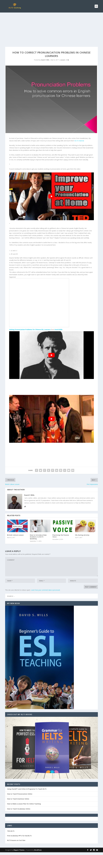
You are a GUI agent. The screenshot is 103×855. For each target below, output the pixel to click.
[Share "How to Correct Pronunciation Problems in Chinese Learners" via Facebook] (37, 470)
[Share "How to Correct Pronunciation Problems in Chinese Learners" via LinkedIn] (57, 470)
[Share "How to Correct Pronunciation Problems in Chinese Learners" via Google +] (45, 470)
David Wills (58, 329)
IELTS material (79, 141)
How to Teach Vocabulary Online (18, 809)
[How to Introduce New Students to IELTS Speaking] (40, 526)
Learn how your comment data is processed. (45, 590)
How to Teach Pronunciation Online (19, 794)
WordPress (38, 850)
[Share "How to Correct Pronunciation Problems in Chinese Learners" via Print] (73, 470)
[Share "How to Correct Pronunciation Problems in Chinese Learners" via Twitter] (41, 470)
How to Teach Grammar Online (18, 799)
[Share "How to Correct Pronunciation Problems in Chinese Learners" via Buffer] (61, 470)
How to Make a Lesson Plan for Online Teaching (24, 804)
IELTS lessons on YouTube (16, 840)
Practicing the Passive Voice (61, 536)
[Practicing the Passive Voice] (63, 526)
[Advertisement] (51, 28)
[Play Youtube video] (51, 196)
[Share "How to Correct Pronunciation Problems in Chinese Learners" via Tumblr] (49, 470)
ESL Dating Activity (82, 535)
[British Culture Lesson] (17, 526)
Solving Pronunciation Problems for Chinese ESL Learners (30, 329)
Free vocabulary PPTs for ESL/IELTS (19, 836)
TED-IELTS (10, 831)
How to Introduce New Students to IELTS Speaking (38, 537)
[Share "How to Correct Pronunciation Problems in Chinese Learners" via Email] (69, 470)
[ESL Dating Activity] (85, 526)
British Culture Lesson (15, 535)
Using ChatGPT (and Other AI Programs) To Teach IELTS (26, 789)
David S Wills (45, 60)
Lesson (62, 60)
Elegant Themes (19, 850)
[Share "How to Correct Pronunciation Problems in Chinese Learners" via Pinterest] (53, 470)
